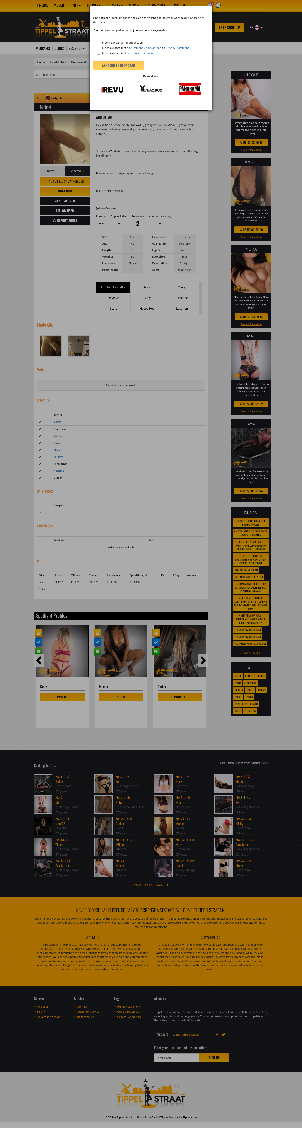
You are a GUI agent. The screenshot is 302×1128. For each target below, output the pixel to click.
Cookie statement (142, 53)
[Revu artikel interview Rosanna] (112, 89)
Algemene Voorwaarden (146, 47)
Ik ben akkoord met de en (145, 47)
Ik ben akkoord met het (128, 53)
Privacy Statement (177, 47)
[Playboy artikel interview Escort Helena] (151, 88)
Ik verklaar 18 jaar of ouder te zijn (123, 42)
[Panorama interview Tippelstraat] (190, 89)
